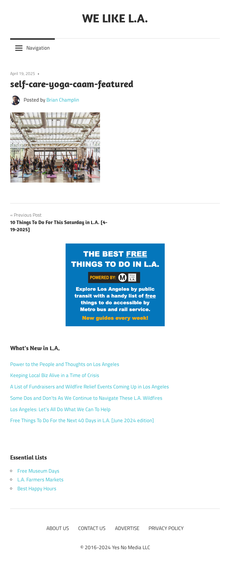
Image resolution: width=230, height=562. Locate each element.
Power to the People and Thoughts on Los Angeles (64, 364)
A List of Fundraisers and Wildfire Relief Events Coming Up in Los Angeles (89, 387)
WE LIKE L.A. (115, 17)
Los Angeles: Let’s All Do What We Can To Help (60, 409)
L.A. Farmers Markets (40, 479)
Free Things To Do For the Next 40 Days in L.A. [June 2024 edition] (82, 420)
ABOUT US (57, 528)
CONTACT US (91, 528)
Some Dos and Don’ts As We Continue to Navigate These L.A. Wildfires (86, 398)
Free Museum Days (38, 471)
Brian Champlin (62, 100)
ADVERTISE (127, 528)
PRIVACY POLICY (166, 528)
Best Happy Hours (36, 488)
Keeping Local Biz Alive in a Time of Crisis (54, 375)
